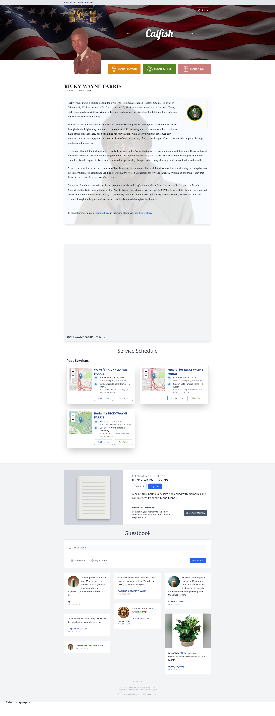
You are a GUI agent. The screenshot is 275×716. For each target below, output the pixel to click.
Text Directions (103, 398)
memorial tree (102, 212)
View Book (139, 486)
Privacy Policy (129, 689)
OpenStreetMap (140, 694)
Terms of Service (145, 689)
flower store (145, 212)
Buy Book (155, 486)
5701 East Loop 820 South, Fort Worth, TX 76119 (114, 391)
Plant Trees (123, 398)
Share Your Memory (195, 512)
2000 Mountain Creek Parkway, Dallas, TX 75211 (114, 435)
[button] (80, 376)
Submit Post (198, 560)
